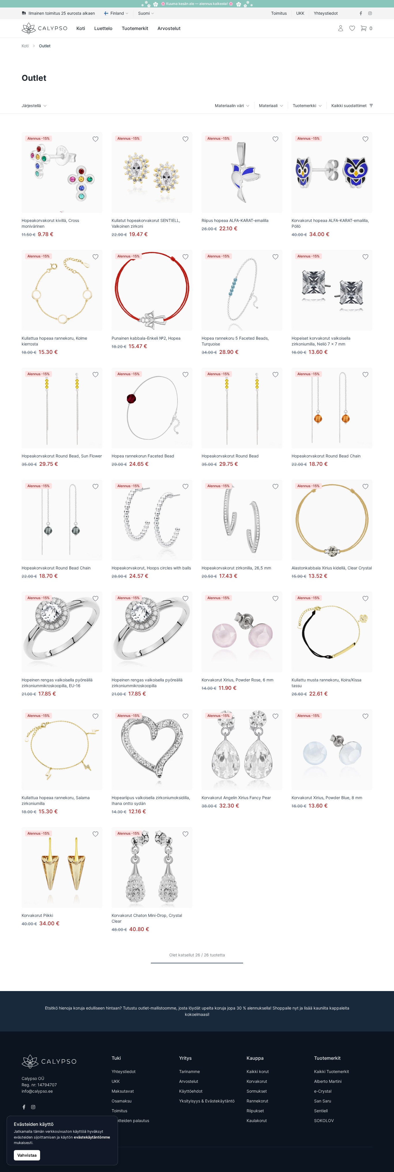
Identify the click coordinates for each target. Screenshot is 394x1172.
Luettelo (103, 28)
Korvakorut (257, 1081)
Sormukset (257, 1091)
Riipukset (255, 1110)
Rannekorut (257, 1100)
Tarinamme (189, 1071)
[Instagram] (370, 13)
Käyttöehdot (190, 1091)
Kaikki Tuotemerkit (331, 1071)
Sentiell (321, 1110)
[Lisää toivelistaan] (95, 139)
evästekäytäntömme (92, 1137)
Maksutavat (123, 1091)
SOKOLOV (324, 1120)
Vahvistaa (27, 1155)
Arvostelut (169, 28)
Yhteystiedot (326, 13)
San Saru (322, 1100)
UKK (300, 13)
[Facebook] (361, 13)
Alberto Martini (328, 1081)
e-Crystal (322, 1091)
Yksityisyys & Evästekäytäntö (206, 1100)
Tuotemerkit (135, 28)
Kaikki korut (258, 1071)
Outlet (44, 45)
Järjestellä (31, 105)
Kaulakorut (257, 1120)
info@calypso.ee (37, 1091)
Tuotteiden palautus (130, 1120)
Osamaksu (122, 1100)
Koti (80, 28)
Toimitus (279, 13)
